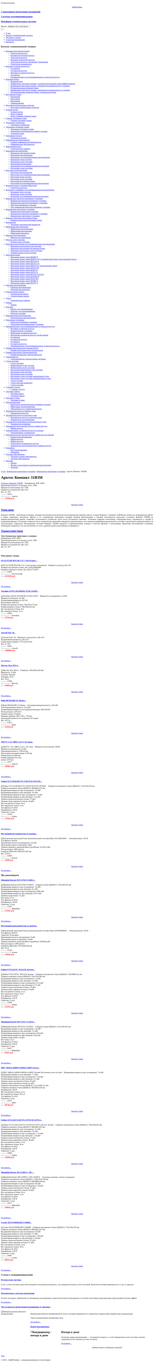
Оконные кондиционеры (16, 285)
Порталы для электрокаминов (23, 311)
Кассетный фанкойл (19, 450)
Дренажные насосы (14, 136)
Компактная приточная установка (24, 212)
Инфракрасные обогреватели (18, 140)
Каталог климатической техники (19, 35)
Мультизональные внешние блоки (25, 88)
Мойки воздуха (17, 441)
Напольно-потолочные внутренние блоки (28, 248)
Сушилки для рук (13, 387)
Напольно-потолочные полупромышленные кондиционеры (30, 244)
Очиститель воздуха (19, 58)
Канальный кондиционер (21, 164)
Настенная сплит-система (21, 372)
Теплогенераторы (13, 402)
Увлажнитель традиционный (22, 420)
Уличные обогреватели (15, 454)
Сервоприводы (12, 357)
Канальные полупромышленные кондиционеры (30, 157)
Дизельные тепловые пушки (17, 127)
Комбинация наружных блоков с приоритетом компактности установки (40, 86)
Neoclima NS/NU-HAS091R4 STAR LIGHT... (19, 591)
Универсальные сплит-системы (23, 253)
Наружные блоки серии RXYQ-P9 (25, 268)
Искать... (4, 26)
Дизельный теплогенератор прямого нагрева (29, 131)
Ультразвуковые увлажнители (23, 433)
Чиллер (14, 463)
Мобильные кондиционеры (17, 227)
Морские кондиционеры (16, 235)
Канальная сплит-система (21, 159)
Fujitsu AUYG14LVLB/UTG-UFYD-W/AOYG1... (21, 1120)
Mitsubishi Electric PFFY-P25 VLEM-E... (18, 1022)
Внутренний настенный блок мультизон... (19, 834)
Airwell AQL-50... (8, 633)
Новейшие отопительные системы (18, 21)
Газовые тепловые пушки (16, 118)
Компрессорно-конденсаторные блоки (21, 218)
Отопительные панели (15, 292)
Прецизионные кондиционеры (18, 316)
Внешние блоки (12, 79)
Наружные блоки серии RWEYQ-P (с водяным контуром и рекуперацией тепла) (44, 259)
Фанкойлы (10, 448)
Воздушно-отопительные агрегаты (20, 105)
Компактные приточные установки (20, 209)
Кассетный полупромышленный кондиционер (30, 183)
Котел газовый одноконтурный (23, 116)
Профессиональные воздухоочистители (22, 348)
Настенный (15, 101)
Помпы (9, 303)
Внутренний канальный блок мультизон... (19, 926)
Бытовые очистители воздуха (23, 60)
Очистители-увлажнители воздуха (25, 443)
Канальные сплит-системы (22, 162)
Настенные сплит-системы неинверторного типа (31, 378)
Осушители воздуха (19, 71)
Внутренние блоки (13, 94)
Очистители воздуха (19, 53)
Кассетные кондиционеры (16, 170)
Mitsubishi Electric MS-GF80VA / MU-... (17, 1172)
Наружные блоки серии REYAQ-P (25, 261)
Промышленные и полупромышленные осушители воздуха (35, 77)
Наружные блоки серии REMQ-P (24, 257)
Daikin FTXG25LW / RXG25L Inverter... (18, 970)
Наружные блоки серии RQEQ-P (24, 270)
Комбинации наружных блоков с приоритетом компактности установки (40, 90)
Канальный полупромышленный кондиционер (30, 166)
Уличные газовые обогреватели (23, 456)
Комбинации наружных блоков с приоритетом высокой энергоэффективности (43, 84)
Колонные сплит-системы (21, 194)
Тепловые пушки (13, 398)
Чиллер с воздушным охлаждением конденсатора (31, 465)
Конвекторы (11, 222)
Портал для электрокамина (22, 309)
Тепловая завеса (17, 394)
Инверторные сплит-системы (23, 368)
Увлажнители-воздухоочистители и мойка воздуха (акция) (30, 435)
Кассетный (15, 99)
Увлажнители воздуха (20, 413)
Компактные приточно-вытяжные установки (24, 199)
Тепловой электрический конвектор (25, 225)
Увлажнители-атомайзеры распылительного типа (26, 422)
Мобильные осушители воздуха (24, 333)
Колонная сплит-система (21, 192)
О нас (8, 33)
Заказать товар (77, 505)
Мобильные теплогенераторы (23, 407)
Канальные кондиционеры (17, 151)
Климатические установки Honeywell (21, 186)
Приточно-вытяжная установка (23, 205)
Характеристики (12, 530)
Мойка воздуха (17, 428)
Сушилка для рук (18, 389)
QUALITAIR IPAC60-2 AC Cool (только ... (19, 561)
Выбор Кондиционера (39, 1327)
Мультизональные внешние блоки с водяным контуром (33, 92)
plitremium (77, 7)
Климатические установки (21, 331)
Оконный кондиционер (20, 290)
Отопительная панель (19, 294)
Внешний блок (17, 81)
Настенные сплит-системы (22, 168)
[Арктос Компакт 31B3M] (12, 483)
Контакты (10, 42)
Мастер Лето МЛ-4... (10, 665)
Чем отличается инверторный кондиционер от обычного (25, 1307)
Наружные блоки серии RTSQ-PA (24, 279)
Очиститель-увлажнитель (21, 64)
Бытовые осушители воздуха (17, 66)
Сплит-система (17, 381)
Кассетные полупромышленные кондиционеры (30, 175)
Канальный (15, 97)
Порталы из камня (18, 313)
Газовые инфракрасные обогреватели (26, 142)
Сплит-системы (12, 361)
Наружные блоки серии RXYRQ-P (25, 277)
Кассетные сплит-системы (21, 179)
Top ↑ (3, 1356)
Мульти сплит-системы (15, 240)
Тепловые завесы (13, 391)
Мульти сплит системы (11, 1280)
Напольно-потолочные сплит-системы (26, 251)
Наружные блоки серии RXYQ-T (24, 272)
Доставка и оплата (13, 37)
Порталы (9, 307)
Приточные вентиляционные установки (27, 324)
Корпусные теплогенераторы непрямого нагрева (31, 404)
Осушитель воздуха (19, 344)
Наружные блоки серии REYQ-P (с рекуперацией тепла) (34, 266)
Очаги (8, 298)
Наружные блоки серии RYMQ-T (24, 281)
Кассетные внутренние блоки (23, 181)
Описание (7, 509)
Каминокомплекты (13, 146)
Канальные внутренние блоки (23, 153)
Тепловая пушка (17, 133)
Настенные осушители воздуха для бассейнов (29, 335)
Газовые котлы (12, 110)
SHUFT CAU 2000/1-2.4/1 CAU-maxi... (17, 742)
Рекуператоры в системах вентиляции (17, 1293)
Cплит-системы (17, 363)
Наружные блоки (13, 255)
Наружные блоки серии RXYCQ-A (25, 264)
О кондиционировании (15, 40)
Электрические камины (20, 149)
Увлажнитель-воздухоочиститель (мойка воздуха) (31, 446)
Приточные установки (15, 320)
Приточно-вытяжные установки (24, 322)
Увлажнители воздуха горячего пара (21, 411)
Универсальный (17, 103)
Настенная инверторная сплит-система (27, 370)
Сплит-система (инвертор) (21, 383)
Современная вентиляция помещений (20, 11)
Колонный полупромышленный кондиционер (29, 196)
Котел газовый (17, 114)
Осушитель (15, 75)
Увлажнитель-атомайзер (20, 424)
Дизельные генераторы (15, 123)
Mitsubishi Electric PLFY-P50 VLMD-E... (18, 880)
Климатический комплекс (21, 437)
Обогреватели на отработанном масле (26, 409)
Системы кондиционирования (17, 16)
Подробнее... (6, 586)
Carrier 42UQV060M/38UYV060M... (16, 1222)
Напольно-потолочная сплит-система (26, 246)
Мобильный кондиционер (21, 231)
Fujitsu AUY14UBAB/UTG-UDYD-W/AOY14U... (21, 781)
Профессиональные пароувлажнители (21, 352)
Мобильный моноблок (20, 233)
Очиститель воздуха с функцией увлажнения (29, 62)
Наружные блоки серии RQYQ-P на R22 (27, 274)
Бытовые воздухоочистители (17, 51)
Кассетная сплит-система (21, 177)
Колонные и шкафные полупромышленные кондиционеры (30, 190)
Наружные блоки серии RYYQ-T (24, 283)
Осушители (15, 68)
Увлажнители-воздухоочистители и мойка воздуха (26, 426)
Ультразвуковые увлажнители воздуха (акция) (24, 430)
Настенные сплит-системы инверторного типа (30, 376)
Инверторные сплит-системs (22, 365)
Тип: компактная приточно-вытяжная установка (30, 207)
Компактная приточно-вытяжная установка (28, 201)
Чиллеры (9, 461)
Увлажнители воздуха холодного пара (21, 415)
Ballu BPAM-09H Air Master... (13, 701)
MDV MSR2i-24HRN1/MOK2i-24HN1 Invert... (20, 1068)
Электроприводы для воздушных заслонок (28, 359)
